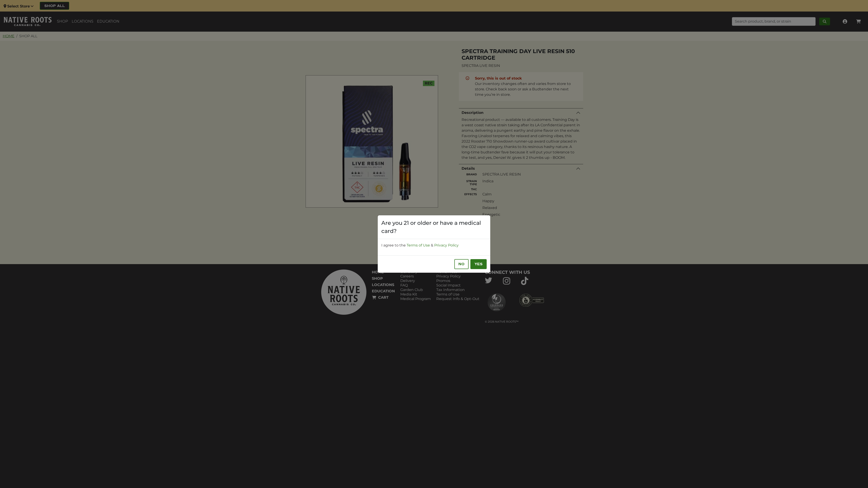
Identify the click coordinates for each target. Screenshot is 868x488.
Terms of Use (418, 245)
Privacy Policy (446, 245)
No (461, 264)
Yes (478, 264)
